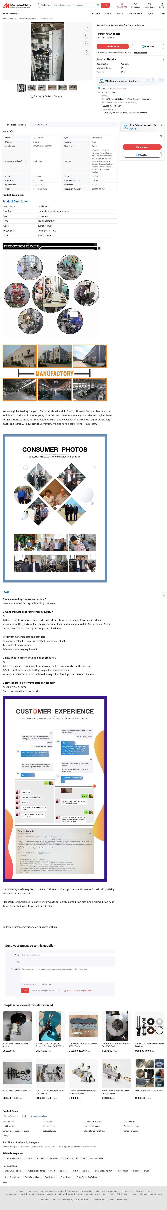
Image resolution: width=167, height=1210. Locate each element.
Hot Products (19, 1191)
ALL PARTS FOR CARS (92, 1121)
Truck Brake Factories (80, 1171)
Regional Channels (114, 1191)
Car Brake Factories (58, 1171)
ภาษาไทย (126, 1194)
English (22, 1194)
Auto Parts (42, 18)
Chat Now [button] (149, 46)
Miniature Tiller (8, 1121)
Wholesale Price (87, 1191)
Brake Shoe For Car (141, 1171)
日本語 (112, 1194)
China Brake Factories (13, 1171)
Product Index (128, 1191)
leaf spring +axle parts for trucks (16, 1131)
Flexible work (8, 1126)
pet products (129, 1121)
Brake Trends (66, 1177)
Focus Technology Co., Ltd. (66, 1200)
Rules (162, 13)
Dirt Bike (40, 1158)
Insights (149, 1191)
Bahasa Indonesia (156, 1194)
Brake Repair (123, 1171)
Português (40, 1194)
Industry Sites (100, 1191)
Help (119, 13)
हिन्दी (118, 1194)
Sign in (161, 7)
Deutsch (79, 1194)
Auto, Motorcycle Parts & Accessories (23, 18)
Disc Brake (53, 1158)
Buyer (107, 13)
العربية (97, 1194)
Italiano (70, 1194)
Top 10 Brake (50, 1177)
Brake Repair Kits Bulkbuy (87, 1177)
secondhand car (49, 1126)
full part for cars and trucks (94, 1131)
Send (25, 990)
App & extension (133, 13)
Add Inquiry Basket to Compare (48, 96)
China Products (32, 1191)
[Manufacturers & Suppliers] (17, 5)
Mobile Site (140, 1191)
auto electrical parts (92, 1126)
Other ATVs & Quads (13, 1158)
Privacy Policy (122, 1200)
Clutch (29, 1158)
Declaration (110, 1200)
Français (49, 1194)
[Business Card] (160, 136)
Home (5, 18)
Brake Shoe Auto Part (103, 1171)
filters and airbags (131, 1126)
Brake (51, 18)
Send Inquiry (113, 46)
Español (31, 1194)
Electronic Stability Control (74, 1158)
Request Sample (140, 53)
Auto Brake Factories (36, 1171)
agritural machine (131, 1131)
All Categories (11, 13)
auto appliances (49, 1131)
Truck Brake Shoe (32, 1177)
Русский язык (60, 1194)
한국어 (104, 1194)
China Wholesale (73, 1191)
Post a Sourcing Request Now (77, 990)
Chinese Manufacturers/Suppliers (52, 1191)
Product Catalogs (39, 1116)
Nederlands (88, 1194)
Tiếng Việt (143, 1194)
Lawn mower (48, 1121)
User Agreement (98, 1200)
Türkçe (134, 1194)
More (5, 1182)
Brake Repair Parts (12, 1177)
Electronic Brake (96, 1158)
